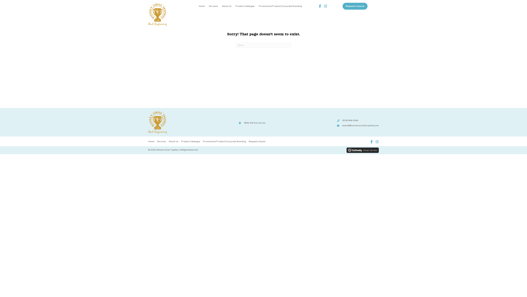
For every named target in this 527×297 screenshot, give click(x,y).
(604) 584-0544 (350, 120)
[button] (320, 6)
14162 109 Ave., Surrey (254, 122)
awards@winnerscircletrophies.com (360, 125)
